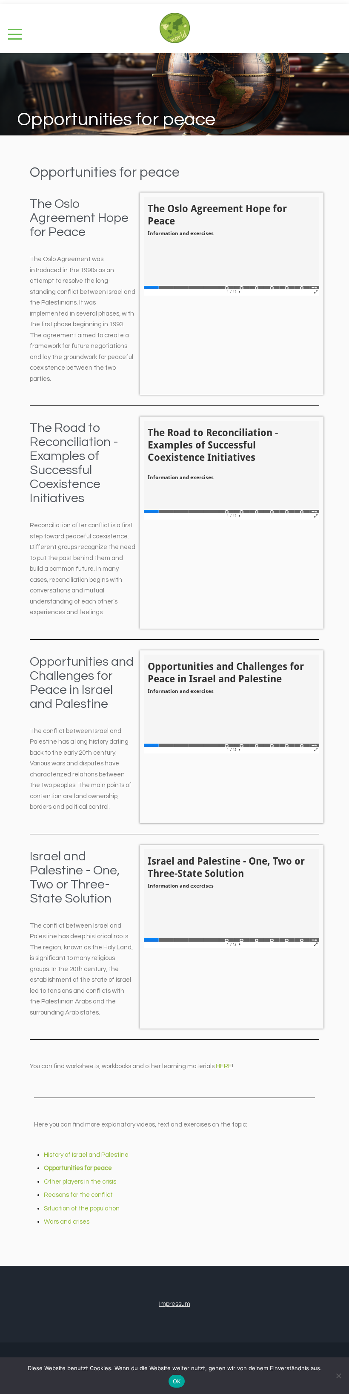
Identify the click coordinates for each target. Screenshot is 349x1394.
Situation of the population (82, 1208)
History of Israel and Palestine (86, 1155)
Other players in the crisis (80, 1181)
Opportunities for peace (78, 1168)
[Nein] (338, 1375)
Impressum (174, 1304)
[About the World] (175, 23)
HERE (224, 1066)
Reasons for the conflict (78, 1195)
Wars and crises (66, 1222)
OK (177, 1381)
